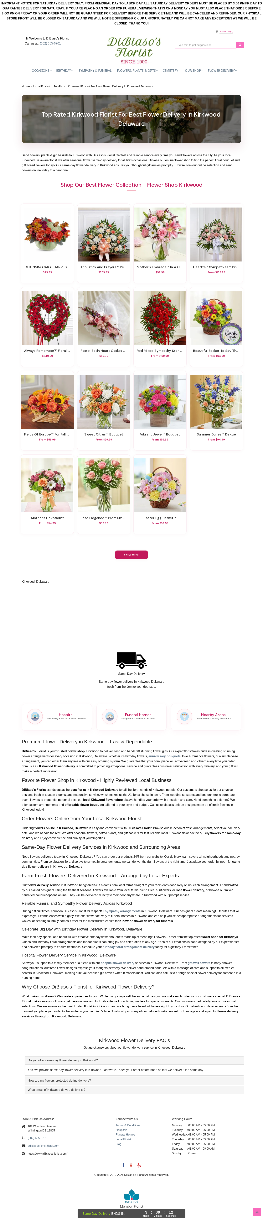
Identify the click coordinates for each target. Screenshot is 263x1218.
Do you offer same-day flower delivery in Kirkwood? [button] (63, 1060)
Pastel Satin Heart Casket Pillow (103, 350)
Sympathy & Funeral (95, 70)
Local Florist (41, 86)
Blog (118, 1144)
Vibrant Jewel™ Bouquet (160, 434)
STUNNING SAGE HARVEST (47, 267)
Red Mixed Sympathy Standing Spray (160, 350)
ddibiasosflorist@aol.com (43, 1145)
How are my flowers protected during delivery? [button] (59, 1080)
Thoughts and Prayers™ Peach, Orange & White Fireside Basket (103, 267)
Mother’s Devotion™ (47, 518)
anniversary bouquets (164, 756)
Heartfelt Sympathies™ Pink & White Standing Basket (216, 267)
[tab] (134, 1060)
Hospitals (121, 1129)
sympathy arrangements (123, 911)
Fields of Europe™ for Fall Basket (47, 434)
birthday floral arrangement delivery (129, 947)
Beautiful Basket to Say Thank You (216, 350)
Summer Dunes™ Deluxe (216, 434)
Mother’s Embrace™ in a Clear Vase (160, 267)
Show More (131, 554)
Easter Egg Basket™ (160, 518)
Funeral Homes (125, 1134)
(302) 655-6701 (50, 43)
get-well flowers (199, 963)
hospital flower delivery (117, 963)
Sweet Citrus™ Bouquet (103, 434)
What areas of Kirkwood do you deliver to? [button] (56, 1089)
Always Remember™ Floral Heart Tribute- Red (47, 350)
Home (26, 86)
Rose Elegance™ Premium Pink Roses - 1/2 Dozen (103, 518)
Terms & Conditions (128, 1125)
